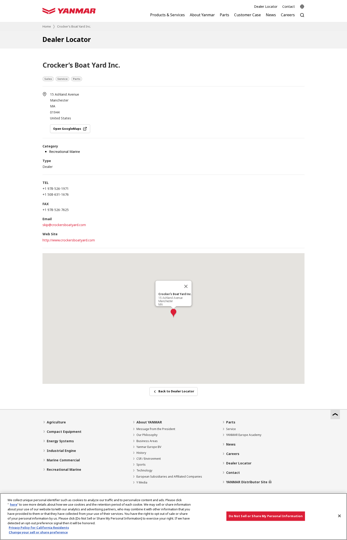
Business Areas (147, 441)
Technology (144, 470)
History (141, 453)
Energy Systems (60, 441)
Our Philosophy (146, 435)
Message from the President (155, 429)
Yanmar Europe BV (148, 447)
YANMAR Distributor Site (246, 482)
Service (231, 429)
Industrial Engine (61, 450)
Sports (141, 465)
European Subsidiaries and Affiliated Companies (169, 477)
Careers (232, 453)
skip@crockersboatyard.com (64, 225)
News (231, 444)
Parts (230, 422)
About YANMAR (149, 422)
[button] (173, 313)
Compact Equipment (64, 431)
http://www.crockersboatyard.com (68, 240)
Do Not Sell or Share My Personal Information (266, 516)
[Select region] (302, 6)
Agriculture (56, 422)
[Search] (302, 17)
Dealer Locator (265, 6)
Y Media (141, 482)
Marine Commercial (63, 460)
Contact (288, 6)
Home (46, 26)
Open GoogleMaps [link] (67, 129)
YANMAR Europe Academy (243, 435)
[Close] (186, 286)
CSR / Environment (148, 459)
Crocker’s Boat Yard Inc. (74, 26)
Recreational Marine (64, 469)
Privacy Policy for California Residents (39, 527)
